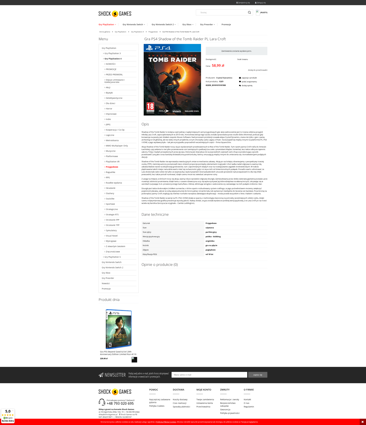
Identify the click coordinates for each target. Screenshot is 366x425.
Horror (109, 108)
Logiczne (110, 135)
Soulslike (110, 198)
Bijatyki (109, 92)
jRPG (108, 124)
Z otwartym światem (115, 246)
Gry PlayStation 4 (113, 58)
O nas (246, 403)
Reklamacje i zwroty (229, 399)
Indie (108, 119)
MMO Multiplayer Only (117, 145)
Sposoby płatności (181, 406)
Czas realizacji (179, 403)
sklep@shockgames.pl (108, 414)
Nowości (106, 283)
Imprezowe (111, 114)
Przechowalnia (203, 406)
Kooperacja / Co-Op (115, 129)
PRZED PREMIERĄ (114, 74)
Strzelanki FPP (112, 219)
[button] (247, 77)
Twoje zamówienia (205, 399)
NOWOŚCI (111, 64)
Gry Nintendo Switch (112, 262)
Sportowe (110, 204)
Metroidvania (112, 140)
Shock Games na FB (128, 414)
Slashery (110, 193)
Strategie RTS (112, 214)
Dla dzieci (110, 103)
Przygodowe (112, 166)
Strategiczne (112, 209)
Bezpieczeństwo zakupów (227, 404)
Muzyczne (111, 151)
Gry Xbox (106, 272)
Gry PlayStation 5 (113, 257)
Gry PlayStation (109, 48)
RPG (108, 177)
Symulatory (111, 230)
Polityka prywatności (230, 413)
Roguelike (110, 172)
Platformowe (112, 156)
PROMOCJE (111, 69)
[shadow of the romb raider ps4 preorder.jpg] (172, 79)
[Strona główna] (115, 13)
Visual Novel (112, 235)
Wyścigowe (111, 241)
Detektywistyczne (114, 98)
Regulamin (249, 406)
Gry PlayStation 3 (113, 53)
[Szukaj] (249, 12)
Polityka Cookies (156, 406)
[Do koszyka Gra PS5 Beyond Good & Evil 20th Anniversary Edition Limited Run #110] (134, 360)
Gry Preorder (108, 278)
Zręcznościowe (113, 251)
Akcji (108, 87)
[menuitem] (108, 24)
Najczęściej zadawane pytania (159, 401)
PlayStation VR (113, 161)
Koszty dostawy (180, 399)
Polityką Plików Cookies (166, 422)
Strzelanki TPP (112, 225)
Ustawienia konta (204, 403)
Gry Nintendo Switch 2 (112, 267)
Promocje (106, 288)
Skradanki (110, 188)
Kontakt (247, 399)
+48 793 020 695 (120, 403)
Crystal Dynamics (224, 77)
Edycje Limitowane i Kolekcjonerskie (115, 80)
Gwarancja (225, 409)
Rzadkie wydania (114, 182)
